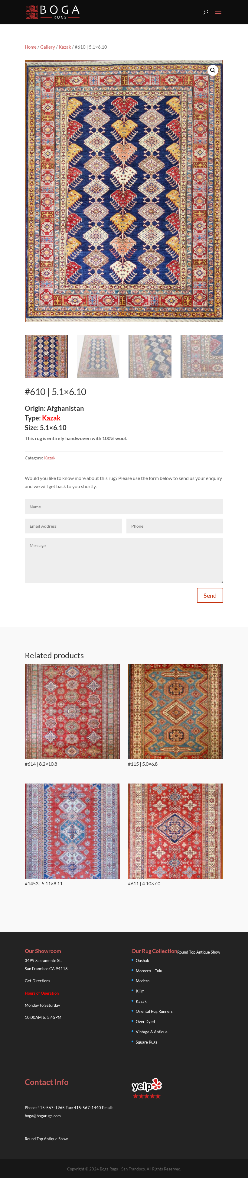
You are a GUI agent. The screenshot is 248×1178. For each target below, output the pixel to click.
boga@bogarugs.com (43, 1115)
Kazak (65, 47)
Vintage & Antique (152, 1031)
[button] (212, 70)
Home (31, 47)
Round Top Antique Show (198, 952)
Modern (142, 980)
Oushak (142, 960)
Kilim (140, 991)
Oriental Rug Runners (154, 1011)
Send (210, 595)
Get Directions (37, 980)
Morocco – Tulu (149, 970)
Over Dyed (145, 1021)
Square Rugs (146, 1042)
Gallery (47, 47)
